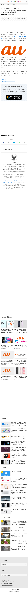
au (9, 135)
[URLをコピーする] (24, 143)
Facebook (12, 180)
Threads (18, 180)
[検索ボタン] (1, 1)
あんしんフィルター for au (8, 81)
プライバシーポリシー (7, 583)
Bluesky (22, 180)
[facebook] (9, 589)
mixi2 (18, 182)
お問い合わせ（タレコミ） (8, 581)
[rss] (17, 589)
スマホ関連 (4, 14)
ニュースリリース (6, 79)
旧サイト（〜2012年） (7, 585)
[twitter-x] (10, 589)
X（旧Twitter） (6, 180)
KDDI (13, 135)
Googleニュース (12, 182)
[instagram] (12, 589)
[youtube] (14, 589)
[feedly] (15, 589)
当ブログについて (6, 580)
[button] (3, 143)
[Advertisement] (14, 26)
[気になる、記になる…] (14, 1)
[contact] (19, 589)
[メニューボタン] (26, 1)
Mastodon (5, 182)
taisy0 (14, 162)
